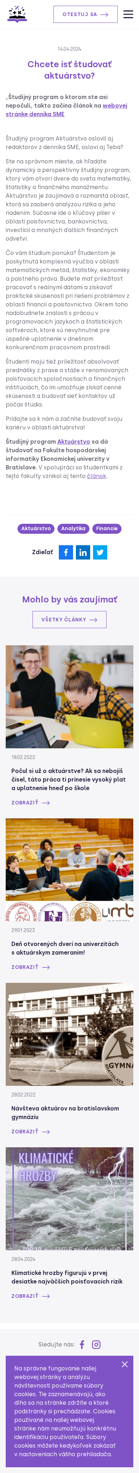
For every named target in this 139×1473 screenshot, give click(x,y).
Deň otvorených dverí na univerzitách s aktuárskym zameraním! (65, 948)
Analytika (73, 529)
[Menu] (128, 14)
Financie (107, 529)
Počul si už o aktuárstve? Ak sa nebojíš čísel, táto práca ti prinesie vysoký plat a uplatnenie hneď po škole (68, 780)
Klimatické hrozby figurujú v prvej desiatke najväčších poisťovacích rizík (67, 1277)
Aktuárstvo (73, 441)
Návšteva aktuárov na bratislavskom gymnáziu (65, 1112)
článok (96, 476)
